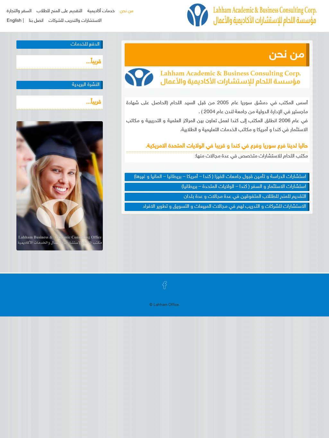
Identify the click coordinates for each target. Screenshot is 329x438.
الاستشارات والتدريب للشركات (75, 20)
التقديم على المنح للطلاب (59, 11)
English (14, 20)
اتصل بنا (36, 20)
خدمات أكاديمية (101, 11)
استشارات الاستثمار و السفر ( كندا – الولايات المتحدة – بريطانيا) (244, 187)
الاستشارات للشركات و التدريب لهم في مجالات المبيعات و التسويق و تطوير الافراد (224, 207)
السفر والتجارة (19, 11)
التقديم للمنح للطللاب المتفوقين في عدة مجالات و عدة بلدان (245, 197)
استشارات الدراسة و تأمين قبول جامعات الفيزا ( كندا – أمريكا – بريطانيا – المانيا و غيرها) (220, 177)
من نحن (126, 11)
